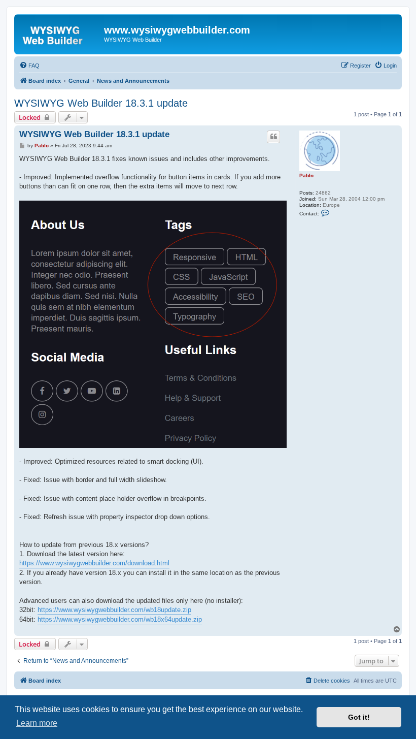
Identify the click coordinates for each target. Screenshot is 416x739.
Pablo (306, 175)
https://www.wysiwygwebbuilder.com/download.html (94, 563)
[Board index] (60, 33)
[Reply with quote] (273, 137)
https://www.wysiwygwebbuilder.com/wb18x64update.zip (120, 619)
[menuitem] (29, 65)
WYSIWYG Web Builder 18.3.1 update (101, 103)
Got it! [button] (359, 717)
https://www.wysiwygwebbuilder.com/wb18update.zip (114, 610)
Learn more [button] (36, 723)
